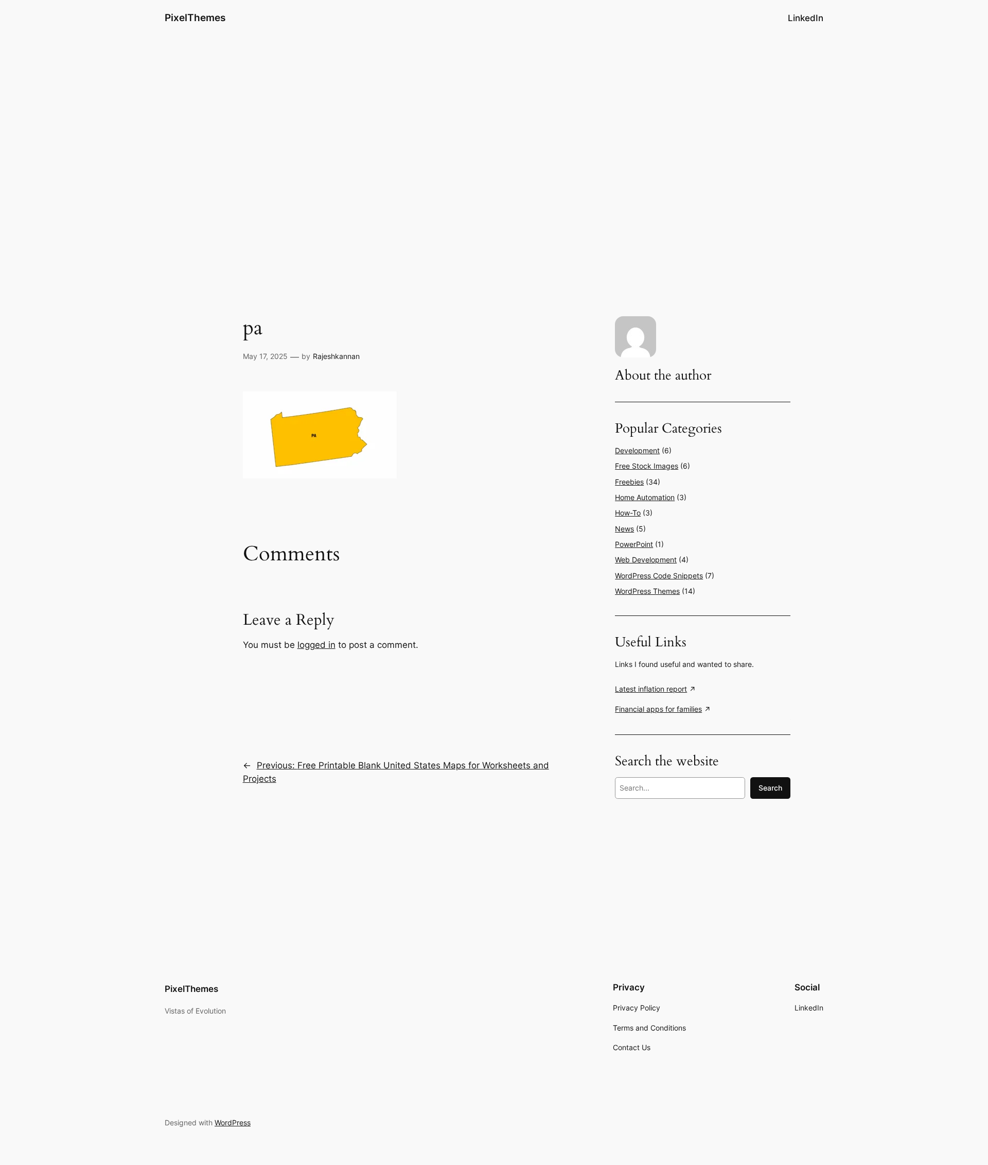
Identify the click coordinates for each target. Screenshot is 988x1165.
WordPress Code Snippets (659, 575)
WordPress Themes (647, 591)
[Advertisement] (494, 118)
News (624, 528)
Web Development (646, 559)
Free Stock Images (646, 465)
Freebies (629, 481)
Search (770, 787)
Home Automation (645, 497)
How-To (628, 512)
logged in (316, 645)
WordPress (233, 1122)
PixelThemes (195, 17)
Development (637, 450)
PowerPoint (634, 544)
